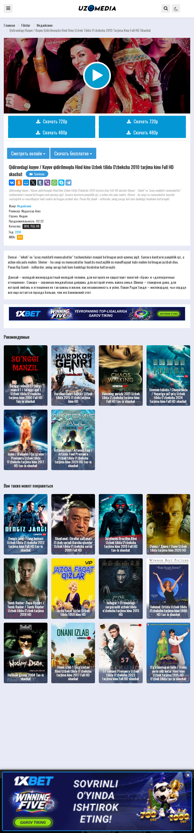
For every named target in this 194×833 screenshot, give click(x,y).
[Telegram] (68, 183)
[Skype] (61, 183)
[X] (33, 183)
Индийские (45, 25)
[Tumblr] (40, 183)
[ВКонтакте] (12, 183)
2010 (18, 232)
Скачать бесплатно (72, 153)
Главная (9, 25)
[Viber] (47, 183)
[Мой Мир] (26, 183)
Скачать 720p (55, 121)
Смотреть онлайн (27, 153)
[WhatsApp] (54, 183)
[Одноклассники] (19, 183)
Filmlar (25, 25)
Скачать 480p (55, 132)
